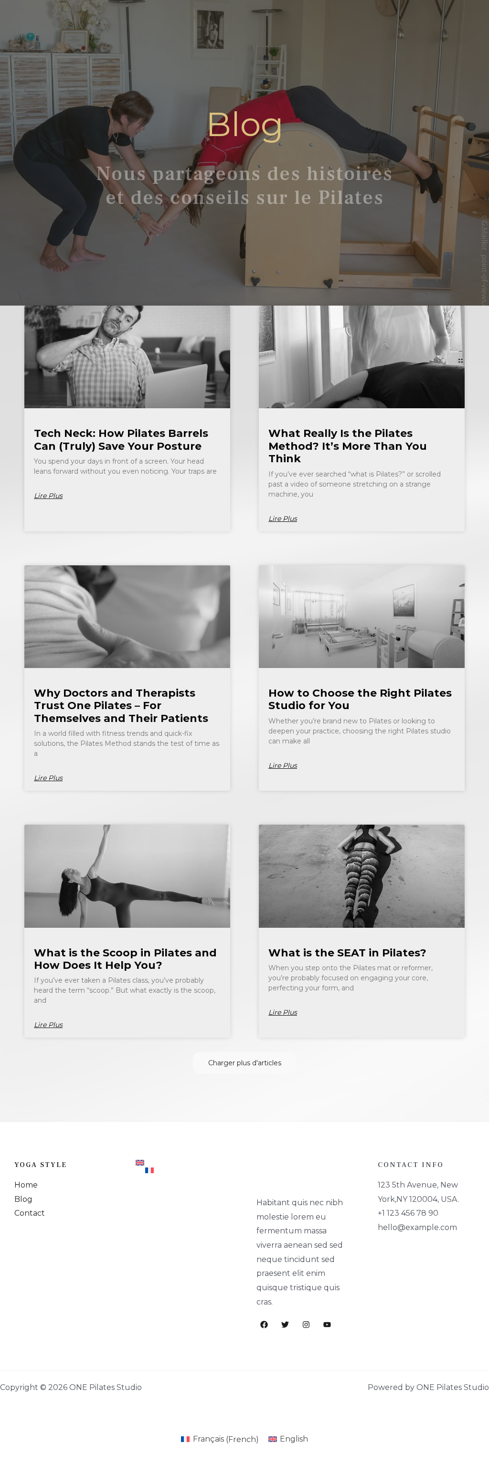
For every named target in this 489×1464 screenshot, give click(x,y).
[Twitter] (285, 1324)
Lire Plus (48, 495)
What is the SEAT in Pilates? (347, 952)
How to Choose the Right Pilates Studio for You (360, 699)
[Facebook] (264, 1324)
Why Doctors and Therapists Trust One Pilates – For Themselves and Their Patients (121, 706)
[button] (245, 1063)
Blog (23, 1199)
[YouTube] (327, 1324)
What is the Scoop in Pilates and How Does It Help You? (125, 959)
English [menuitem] (294, 1438)
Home (26, 1184)
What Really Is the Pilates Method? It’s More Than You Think (347, 446)
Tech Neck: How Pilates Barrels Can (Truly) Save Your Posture (121, 439)
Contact (29, 1213)
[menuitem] (184, 1163)
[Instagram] (306, 1324)
